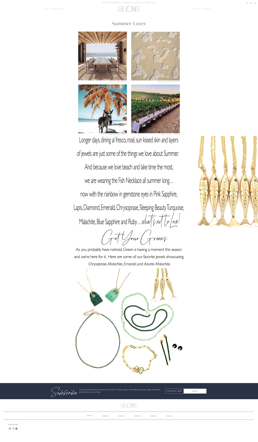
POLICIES (168, 416)
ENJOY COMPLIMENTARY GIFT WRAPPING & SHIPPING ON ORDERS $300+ (129, 3)
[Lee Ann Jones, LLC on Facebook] (13, 428)
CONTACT (121, 416)
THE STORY (197, 9)
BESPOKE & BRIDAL (57, 9)
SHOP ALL (90, 415)
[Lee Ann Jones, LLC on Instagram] (10, 428)
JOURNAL (207, 9)
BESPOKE (105, 416)
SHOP (46, 9)
